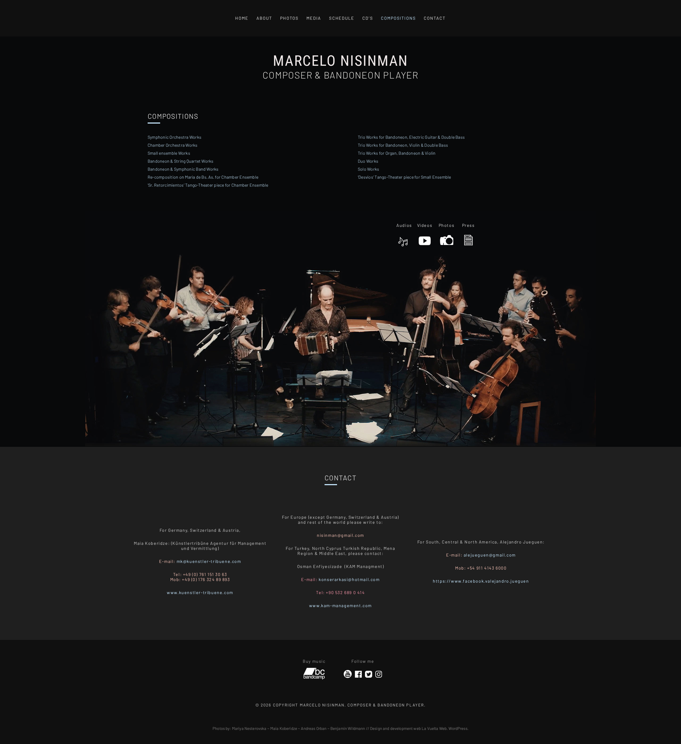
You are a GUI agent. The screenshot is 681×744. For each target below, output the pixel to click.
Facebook (358, 674)
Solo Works (368, 168)
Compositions (398, 18)
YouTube (348, 674)
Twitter (368, 674)
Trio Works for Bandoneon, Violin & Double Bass (403, 145)
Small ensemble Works (169, 153)
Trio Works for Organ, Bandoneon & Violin (397, 153)
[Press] (468, 238)
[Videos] (425, 238)
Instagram (378, 674)
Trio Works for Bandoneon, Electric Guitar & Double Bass (411, 137)
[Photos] (447, 238)
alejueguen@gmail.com (490, 554)
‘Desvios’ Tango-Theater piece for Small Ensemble (404, 176)
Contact (435, 18)
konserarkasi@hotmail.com (349, 579)
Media (313, 18)
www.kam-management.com (340, 605)
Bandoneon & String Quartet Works (181, 160)
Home (241, 18)
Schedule (341, 18)
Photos (289, 18)
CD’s (367, 18)
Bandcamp (314, 672)
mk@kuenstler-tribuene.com (209, 561)
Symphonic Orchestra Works (174, 137)
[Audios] (403, 238)
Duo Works (368, 160)
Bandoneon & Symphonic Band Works (183, 168)
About (264, 18)
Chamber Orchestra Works (173, 145)
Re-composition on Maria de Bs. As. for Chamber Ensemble (203, 176)
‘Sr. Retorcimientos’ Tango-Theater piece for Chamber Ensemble (208, 184)
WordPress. (458, 728)
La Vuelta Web (434, 728)
